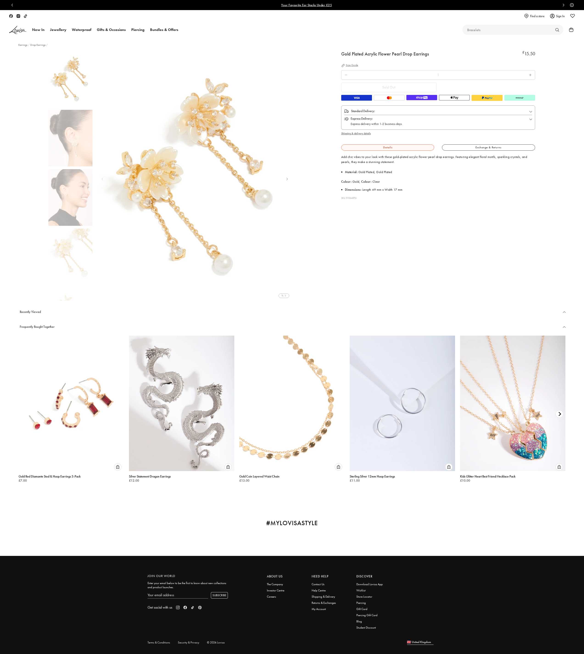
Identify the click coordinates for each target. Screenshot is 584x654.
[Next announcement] (562, 5)
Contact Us (318, 584)
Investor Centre (275, 590)
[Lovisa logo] (18, 30)
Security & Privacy (188, 642)
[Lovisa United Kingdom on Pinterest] (200, 607)
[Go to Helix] (557, 30)
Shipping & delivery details (356, 133)
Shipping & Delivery (323, 597)
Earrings (23, 45)
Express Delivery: (362, 118)
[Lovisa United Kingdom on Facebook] (11, 16)
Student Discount (366, 627)
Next (287, 179)
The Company (275, 584)
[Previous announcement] (13, 5)
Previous (102, 179)
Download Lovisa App (369, 584)
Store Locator (364, 597)
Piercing (361, 603)
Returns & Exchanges (324, 603)
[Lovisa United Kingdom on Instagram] (18, 16)
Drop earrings (37, 45)
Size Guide (352, 65)
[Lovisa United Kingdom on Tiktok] (25, 16)
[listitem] (194, 175)
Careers (271, 597)
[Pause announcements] (571, 5)
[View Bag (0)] (570, 30)
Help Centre (319, 590)
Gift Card (361, 609)
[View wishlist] (572, 16)
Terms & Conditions (159, 642)
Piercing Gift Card (366, 615)
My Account (319, 609)
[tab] (387, 147)
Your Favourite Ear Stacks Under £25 (292, 5)
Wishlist (361, 590)
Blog (359, 621)
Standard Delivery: (363, 111)
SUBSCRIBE (219, 595)
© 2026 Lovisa (216, 642)
